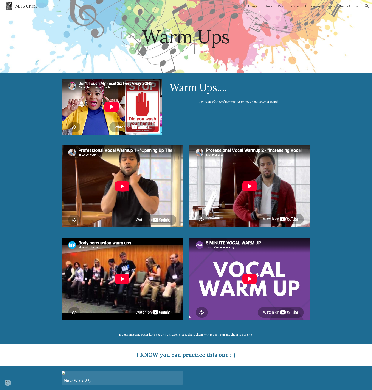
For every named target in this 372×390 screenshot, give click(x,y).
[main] (186, 36)
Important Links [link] (318, 6)
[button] (367, 6)
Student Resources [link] (279, 6)
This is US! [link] (346, 6)
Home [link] (253, 6)
